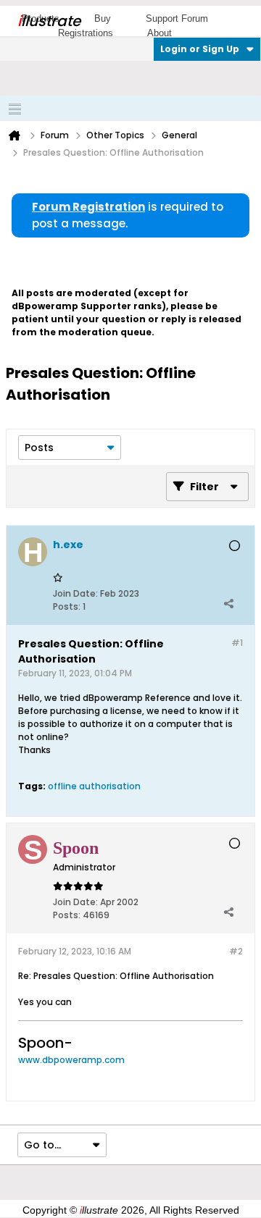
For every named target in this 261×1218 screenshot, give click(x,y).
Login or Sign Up (199, 49)
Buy (102, 18)
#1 (237, 643)
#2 (236, 951)
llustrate (48, 21)
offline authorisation (94, 786)
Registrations (85, 33)
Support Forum (177, 18)
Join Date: (75, 593)
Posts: (66, 606)
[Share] (228, 603)
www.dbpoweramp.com (71, 1060)
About (159, 33)
